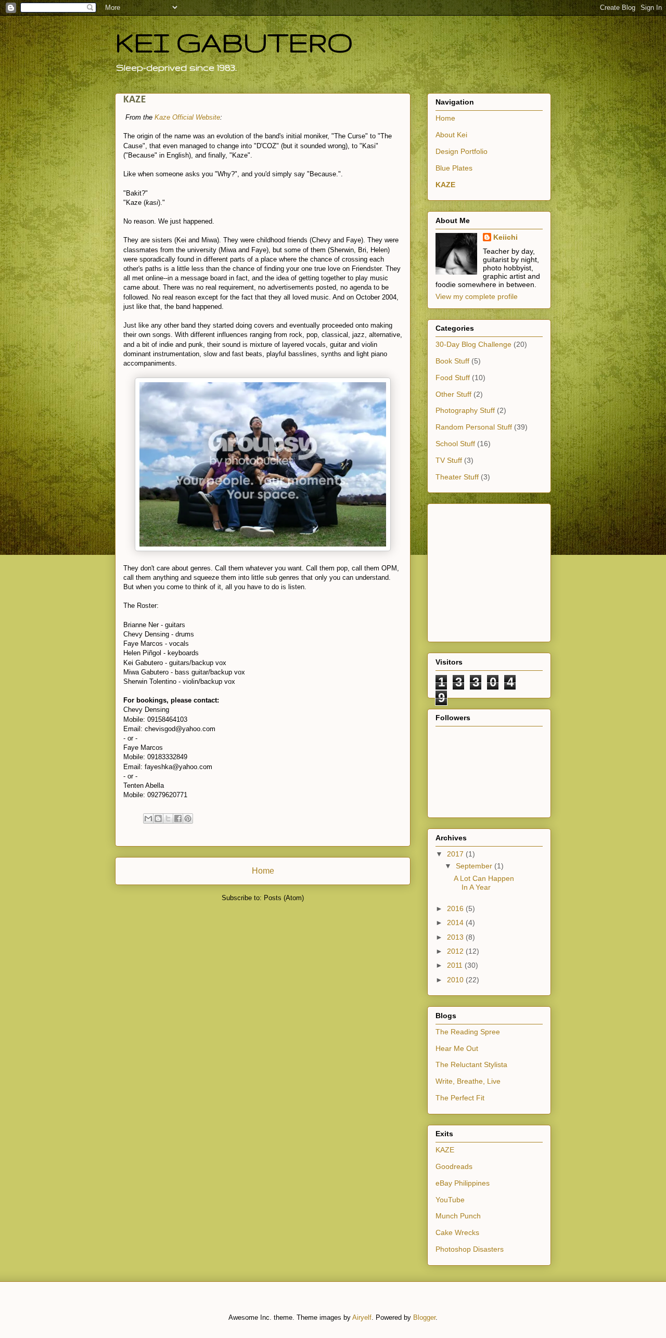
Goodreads (454, 1166)
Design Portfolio (462, 151)
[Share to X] (168, 818)
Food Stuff (453, 377)
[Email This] (148, 818)
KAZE (445, 184)
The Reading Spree (468, 1032)
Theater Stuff (457, 477)
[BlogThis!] (158, 818)
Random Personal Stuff (474, 427)
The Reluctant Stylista (471, 1064)
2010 (456, 980)
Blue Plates (454, 168)
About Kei (451, 135)
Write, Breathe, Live (468, 1081)
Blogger (424, 1317)
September (475, 866)
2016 (456, 908)
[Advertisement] (467, 570)
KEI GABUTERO (234, 42)
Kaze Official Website (187, 117)
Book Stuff (452, 361)
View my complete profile (477, 296)
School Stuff (455, 443)
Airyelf (362, 1317)
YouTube (450, 1200)
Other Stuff (453, 394)
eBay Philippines (463, 1183)
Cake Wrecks (457, 1232)
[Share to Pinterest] (188, 818)
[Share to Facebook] (178, 818)
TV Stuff (449, 460)
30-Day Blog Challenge (473, 344)
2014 (456, 922)
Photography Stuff (465, 410)
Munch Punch (458, 1216)
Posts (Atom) (284, 898)
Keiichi (505, 237)
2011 (456, 965)
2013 (456, 937)
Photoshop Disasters (470, 1249)
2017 (456, 854)
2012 (456, 951)
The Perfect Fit (460, 1098)
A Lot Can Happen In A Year (484, 882)
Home (263, 870)
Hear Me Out (457, 1048)
